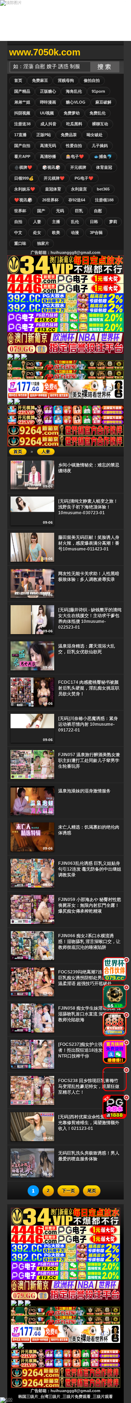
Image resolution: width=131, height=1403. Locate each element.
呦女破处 (95, 135)
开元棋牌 (78, 167)
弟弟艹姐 (22, 102)
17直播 (20, 135)
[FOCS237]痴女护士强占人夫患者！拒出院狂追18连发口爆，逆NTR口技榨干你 (89, 1050)
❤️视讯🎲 (23, 200)
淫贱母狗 (66, 80)
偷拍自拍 (92, 80)
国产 (41, 211)
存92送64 (76, 200)
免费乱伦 (98, 113)
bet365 (103, 189)
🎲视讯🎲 (51, 167)
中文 (18, 232)
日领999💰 (24, 178)
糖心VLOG (76, 102)
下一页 (68, 1190)
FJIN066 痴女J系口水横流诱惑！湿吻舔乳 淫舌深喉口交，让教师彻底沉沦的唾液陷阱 (89, 941)
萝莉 (113, 221)
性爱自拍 (74, 145)
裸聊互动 (100, 124)
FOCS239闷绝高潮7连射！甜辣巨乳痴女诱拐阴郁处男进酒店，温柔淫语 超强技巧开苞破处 (89, 977)
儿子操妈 (100, 145)
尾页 (91, 1190)
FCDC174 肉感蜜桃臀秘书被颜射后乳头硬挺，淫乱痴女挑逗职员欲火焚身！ (88, 688)
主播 (56, 221)
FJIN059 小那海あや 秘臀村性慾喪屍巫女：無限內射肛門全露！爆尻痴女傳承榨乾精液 (89, 905)
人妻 (37, 221)
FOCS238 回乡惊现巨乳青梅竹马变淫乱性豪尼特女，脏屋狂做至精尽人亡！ (88, 1086)
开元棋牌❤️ (54, 178)
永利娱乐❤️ (24, 189)
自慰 (98, 211)
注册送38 (22, 124)
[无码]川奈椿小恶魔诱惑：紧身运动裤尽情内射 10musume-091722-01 (88, 724)
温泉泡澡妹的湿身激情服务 (84, 790)
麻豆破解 (103, 102)
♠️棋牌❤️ (23, 167)
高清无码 (48, 145)
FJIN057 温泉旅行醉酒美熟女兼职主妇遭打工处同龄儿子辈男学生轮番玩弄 (89, 760)
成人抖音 (48, 124)
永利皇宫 (79, 189)
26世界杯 (50, 200)
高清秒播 (48, 156)
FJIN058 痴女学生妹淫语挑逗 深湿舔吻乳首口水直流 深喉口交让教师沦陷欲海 (89, 1014)
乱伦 (75, 221)
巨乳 (79, 211)
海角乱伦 (74, 91)
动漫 (75, 232)
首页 (18, 80)
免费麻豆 (40, 80)
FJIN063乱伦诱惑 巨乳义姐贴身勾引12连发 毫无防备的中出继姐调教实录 (89, 869)
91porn (98, 91)
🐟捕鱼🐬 (103, 156)
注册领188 (104, 200)
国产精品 (22, 91)
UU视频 (47, 113)
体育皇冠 (104, 167)
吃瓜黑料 (74, 124)
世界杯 (20, 211)
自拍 (18, 221)
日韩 (94, 221)
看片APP (22, 156)
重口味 (20, 243)
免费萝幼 (72, 113)
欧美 (56, 232)
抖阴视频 (22, 113)
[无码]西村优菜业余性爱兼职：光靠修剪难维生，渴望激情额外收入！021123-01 (88, 1122)
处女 (37, 232)
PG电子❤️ (84, 178)
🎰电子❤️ (75, 156)
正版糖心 (48, 91)
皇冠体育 (53, 189)
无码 (60, 211)
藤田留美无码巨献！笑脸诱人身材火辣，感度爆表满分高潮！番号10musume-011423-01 (88, 543)
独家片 (43, 243)
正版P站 (43, 135)
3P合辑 (96, 232)
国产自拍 (22, 145)
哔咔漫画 (48, 102)
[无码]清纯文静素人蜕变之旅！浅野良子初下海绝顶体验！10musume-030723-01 (88, 507)
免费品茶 (69, 135)
